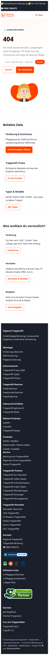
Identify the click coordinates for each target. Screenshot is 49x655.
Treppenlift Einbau (11, 378)
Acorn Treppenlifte (12, 524)
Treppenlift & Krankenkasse (16, 482)
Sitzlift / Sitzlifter (11, 441)
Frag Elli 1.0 (8, 630)
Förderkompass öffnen (19, 149)
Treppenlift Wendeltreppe (15, 490)
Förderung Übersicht (13, 351)
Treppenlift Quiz (10, 626)
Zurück (8, 69)
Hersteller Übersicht (12, 509)
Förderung (13, 250)
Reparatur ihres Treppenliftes (17, 460)
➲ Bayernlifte (9, 582)
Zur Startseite (25, 69)
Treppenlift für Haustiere (15, 474)
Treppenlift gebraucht (13, 408)
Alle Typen (13, 207)
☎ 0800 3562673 (9, 8)
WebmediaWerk (13, 648)
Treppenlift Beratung (13, 543)
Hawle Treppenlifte (12, 520)
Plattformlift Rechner (13, 392)
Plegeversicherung (12, 359)
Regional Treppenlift (12, 539)
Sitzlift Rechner (10, 388)
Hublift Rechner (10, 396)
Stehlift (6, 422)
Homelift (7, 426)
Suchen (40, 62)
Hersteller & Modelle (18, 278)
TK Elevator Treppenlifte (14, 517)
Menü (41, 15)
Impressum (12, 645)
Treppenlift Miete (11, 412)
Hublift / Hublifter (11, 449)
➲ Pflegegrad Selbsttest (14, 578)
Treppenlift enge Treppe (14, 486)
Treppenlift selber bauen (14, 479)
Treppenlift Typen (11, 374)
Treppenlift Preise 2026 (14, 370)
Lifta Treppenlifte (11, 513)
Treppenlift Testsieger (13, 494)
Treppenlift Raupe (11, 430)
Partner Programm (12, 616)
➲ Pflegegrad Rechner (13, 574)
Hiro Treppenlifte (11, 528)
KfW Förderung (10, 355)
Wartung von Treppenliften (16, 456)
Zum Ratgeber (15, 307)
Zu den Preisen (15, 178)
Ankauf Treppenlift (12, 464)
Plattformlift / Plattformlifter (16, 445)
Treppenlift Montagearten (15, 498)
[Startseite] (7, 15)
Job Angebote (9, 611)
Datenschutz (24, 645)
